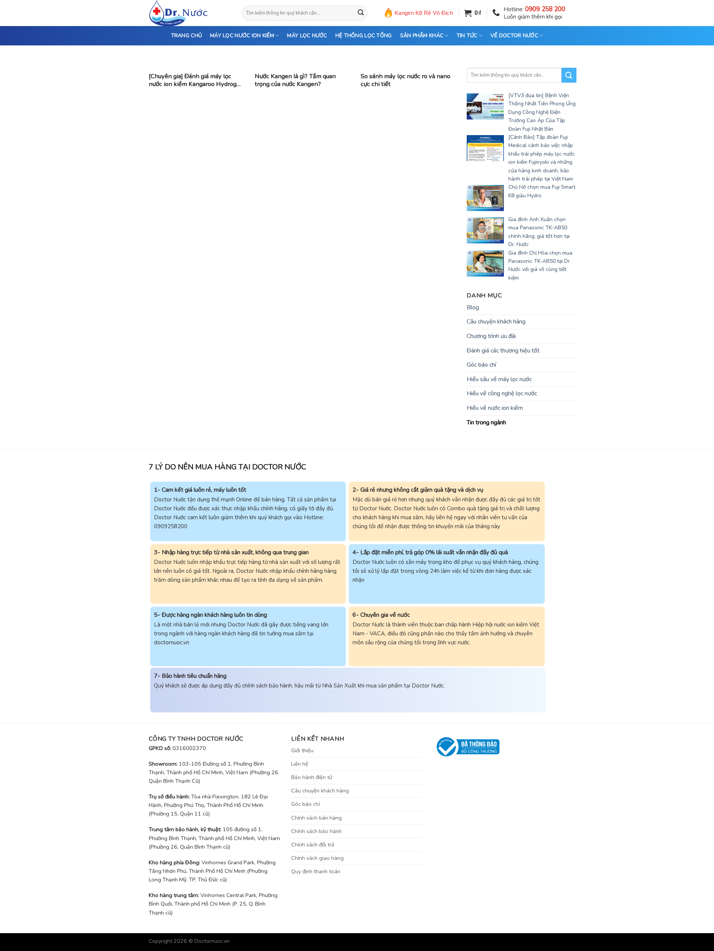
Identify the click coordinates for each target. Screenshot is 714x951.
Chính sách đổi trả (312, 844)
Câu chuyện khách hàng (496, 321)
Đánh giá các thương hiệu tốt (503, 351)
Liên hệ (299, 763)
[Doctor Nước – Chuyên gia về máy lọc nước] (190, 13)
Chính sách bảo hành (316, 831)
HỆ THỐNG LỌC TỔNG (363, 35)
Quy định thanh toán (315, 871)
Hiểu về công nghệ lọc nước (502, 393)
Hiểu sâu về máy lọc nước (499, 379)
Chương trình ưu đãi (491, 336)
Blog (473, 307)
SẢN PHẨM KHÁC (422, 35)
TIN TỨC (467, 35)
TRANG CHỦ (186, 35)
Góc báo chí (481, 365)
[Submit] (360, 13)
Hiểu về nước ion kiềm (495, 408)
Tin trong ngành (486, 422)
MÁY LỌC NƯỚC (307, 35)
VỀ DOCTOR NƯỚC (514, 35)
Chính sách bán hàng (316, 817)
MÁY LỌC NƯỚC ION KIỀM (242, 35)
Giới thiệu (302, 750)
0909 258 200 (545, 9)
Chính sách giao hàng (317, 858)
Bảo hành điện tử (311, 777)
